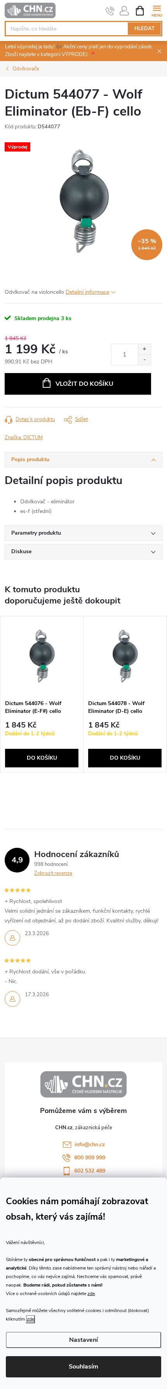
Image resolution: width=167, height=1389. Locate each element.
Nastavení (83, 1340)
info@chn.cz (90, 1144)
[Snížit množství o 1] (144, 359)
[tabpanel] (42, 694)
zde (91, 1293)
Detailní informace (87, 292)
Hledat (144, 28)
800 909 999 (89, 1157)
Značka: (24, 437)
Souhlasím (83, 1366)
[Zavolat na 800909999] (110, 11)
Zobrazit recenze (53, 873)
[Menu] (156, 10)
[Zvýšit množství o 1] (144, 349)
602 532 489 (89, 1170)
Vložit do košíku (84, 384)
